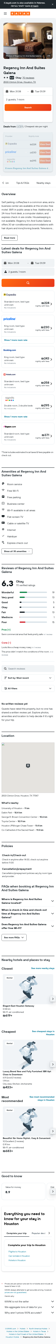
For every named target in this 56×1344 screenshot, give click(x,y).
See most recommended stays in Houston (42, 1098)
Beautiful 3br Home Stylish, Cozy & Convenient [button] (26, 1138)
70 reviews (28, 77)
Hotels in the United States (18, 1331)
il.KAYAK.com (10, 1328)
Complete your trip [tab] (17, 1233)
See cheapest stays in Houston (43, 1033)
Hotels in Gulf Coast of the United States (26, 1334)
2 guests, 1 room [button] (15, 99)
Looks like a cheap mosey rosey (21, 647)
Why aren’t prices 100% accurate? (23, 1312)
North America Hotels (38, 1328)
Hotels (22, 1328)
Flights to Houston (17, 1251)
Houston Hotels (12, 1337)
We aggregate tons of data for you (23, 1307)
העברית (34, 6)
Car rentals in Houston (19, 1256)
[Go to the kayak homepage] (20, 13)
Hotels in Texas (39, 1331)
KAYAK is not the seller (17, 1301)
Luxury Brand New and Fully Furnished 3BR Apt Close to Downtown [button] (27, 1073)
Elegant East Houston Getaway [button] (18, 1005)
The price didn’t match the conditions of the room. (27, 653)
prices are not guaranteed (15, 1292)
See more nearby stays (42, 968)
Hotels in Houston (17, 1260)
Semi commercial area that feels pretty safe (27, 634)
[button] (52, 4)
